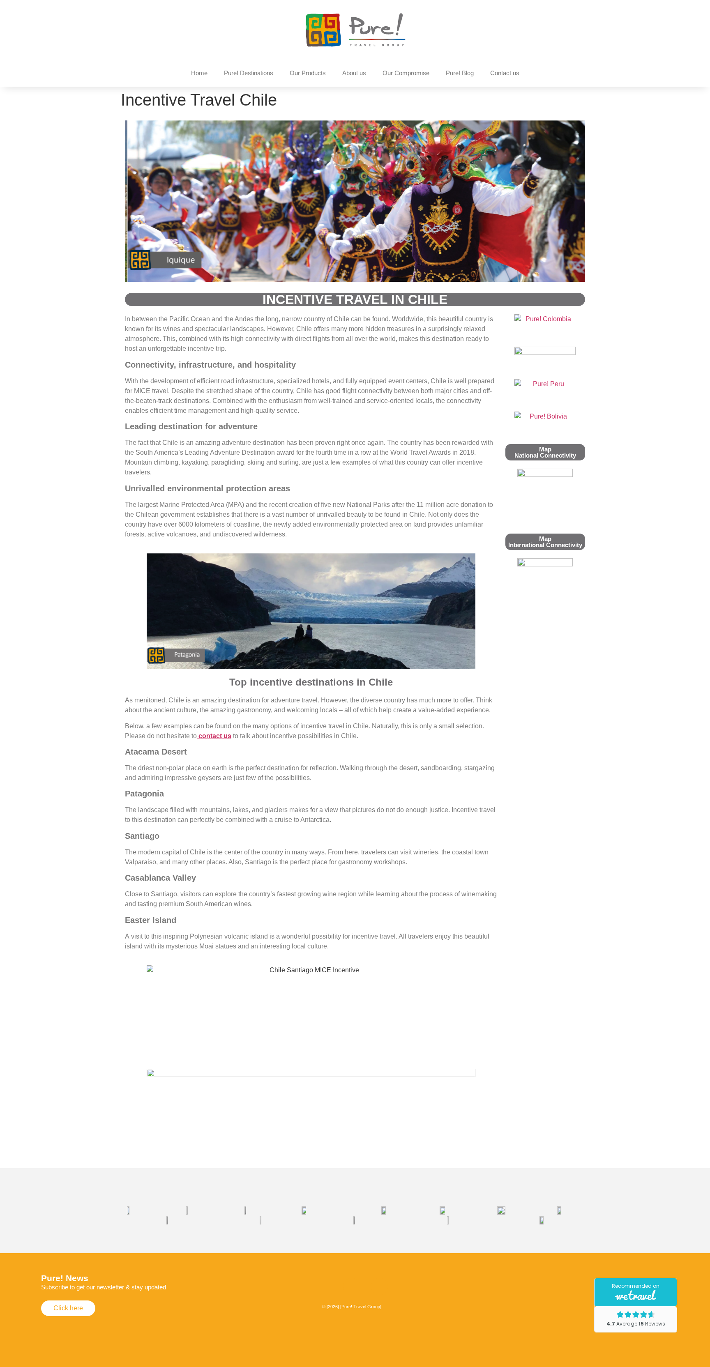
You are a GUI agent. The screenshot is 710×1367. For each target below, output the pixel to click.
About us (354, 72)
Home (199, 72)
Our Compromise (406, 72)
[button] (138, 202)
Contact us (504, 72)
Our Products (308, 72)
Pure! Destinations (248, 72)
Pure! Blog (460, 72)
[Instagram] (324, 1286)
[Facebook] (351, 1286)
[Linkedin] (379, 1286)
